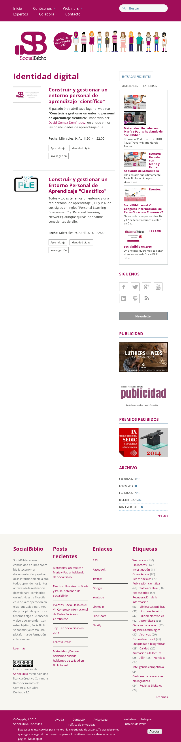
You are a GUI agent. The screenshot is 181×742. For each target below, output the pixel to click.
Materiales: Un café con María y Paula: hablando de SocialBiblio (143, 131)
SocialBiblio (20, 674)
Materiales (129, 86)
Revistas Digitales (151, 685)
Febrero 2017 (127, 492)
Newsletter (143, 316)
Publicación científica (146, 583)
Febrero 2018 (127, 478)
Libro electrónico (151, 611)
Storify (97, 625)
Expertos (20, 14)
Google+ (146, 287)
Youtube (158, 287)
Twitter (135, 287)
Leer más (162, 516)
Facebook (123, 287)
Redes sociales (141, 579)
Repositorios (140, 593)
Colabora (46, 14)
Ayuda (59, 719)
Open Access (140, 574)
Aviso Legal (101, 719)
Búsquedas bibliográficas (148, 644)
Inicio (17, 8)
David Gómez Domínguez (67, 122)
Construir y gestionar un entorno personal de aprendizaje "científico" (78, 95)
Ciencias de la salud (145, 625)
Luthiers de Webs (135, 724)
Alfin (142, 658)
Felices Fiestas (62, 642)
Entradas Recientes (136, 76)
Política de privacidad (82, 724)
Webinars (71, 8)
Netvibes (159, 658)
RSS (95, 560)
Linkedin (123, 298)
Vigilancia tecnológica (146, 630)
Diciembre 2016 (128, 499)
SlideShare (135, 298)
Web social (139, 560)
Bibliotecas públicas (152, 607)
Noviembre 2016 (129, 507)
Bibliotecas (139, 565)
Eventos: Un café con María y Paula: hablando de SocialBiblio (70, 591)
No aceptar (35, 738)
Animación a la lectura (146, 653)
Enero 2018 (126, 485)
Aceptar (154, 731)
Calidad (144, 648)
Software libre (149, 588)
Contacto (73, 14)
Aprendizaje (58, 148)
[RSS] (146, 298)
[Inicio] (31, 60)
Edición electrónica (152, 616)
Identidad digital (81, 148)
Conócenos (42, 8)
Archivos (145, 634)
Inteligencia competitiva (148, 667)
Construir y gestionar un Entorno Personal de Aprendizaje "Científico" (78, 185)
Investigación (59, 156)
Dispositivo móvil (143, 639)
